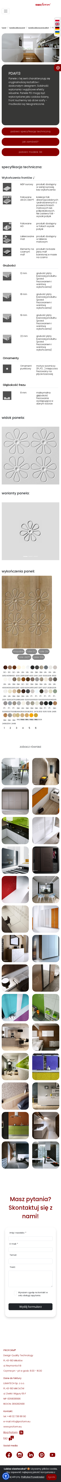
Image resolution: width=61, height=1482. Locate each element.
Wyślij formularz (30, 1307)
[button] (6, 1476)
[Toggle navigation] (6, 11)
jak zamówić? (30, 141)
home (4, 28)
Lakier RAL (38, 657)
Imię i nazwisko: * (18, 1232)
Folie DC (31, 651)
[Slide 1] (33, 58)
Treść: (13, 1267)
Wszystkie (18, 651)
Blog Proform (10, 1432)
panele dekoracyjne (17, 28)
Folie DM (44, 651)
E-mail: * (14, 1243)
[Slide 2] (35, 556)
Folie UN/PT (24, 657)
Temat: (13, 1255)
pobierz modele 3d (30, 152)
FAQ (5, 1438)
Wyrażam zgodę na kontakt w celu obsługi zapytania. (33, 1294)
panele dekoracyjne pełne (38, 28)
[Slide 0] (28, 58)
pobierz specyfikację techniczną (31, 131)
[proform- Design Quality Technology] (30, 4)
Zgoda (51, 1477)
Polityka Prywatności (32, 1477)
